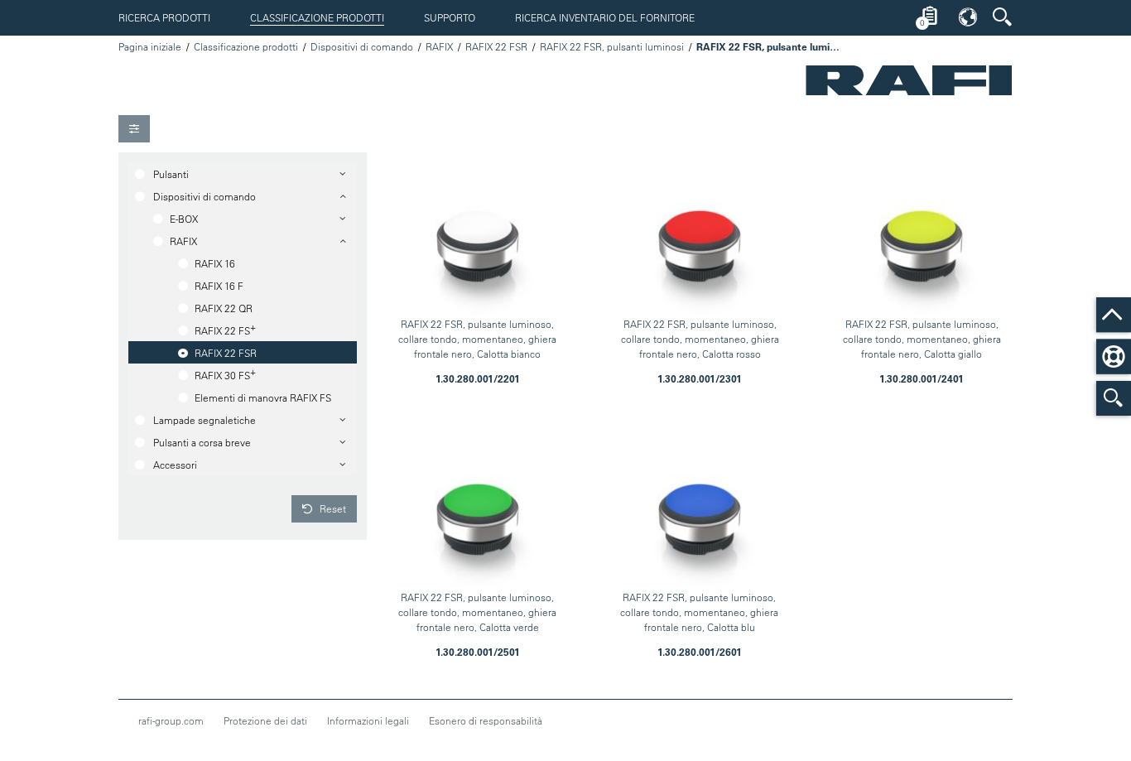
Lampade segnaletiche (204, 419)
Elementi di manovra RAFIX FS (263, 397)
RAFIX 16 (215, 263)
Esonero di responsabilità (485, 720)
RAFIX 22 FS (225, 328)
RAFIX (439, 46)
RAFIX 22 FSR (496, 46)
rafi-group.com (171, 720)
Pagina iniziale (149, 46)
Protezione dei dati (265, 720)
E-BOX (184, 218)
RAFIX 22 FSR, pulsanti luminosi (612, 46)
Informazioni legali (368, 720)
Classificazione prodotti (317, 17)
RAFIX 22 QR (224, 308)
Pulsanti (171, 174)
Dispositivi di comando (361, 46)
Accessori (175, 464)
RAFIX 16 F (219, 285)
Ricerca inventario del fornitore (605, 17)
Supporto (449, 17)
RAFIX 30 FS (225, 373)
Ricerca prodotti (164, 17)
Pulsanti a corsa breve (202, 442)
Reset (331, 508)
